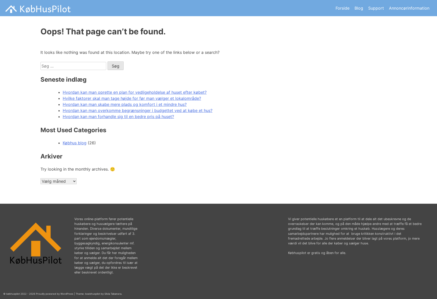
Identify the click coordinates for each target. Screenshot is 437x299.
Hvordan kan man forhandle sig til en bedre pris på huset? (118, 116)
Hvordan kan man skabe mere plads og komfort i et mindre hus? (125, 104)
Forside (342, 8)
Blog (359, 8)
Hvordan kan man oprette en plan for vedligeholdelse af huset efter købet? (135, 92)
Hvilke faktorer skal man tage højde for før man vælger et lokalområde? (132, 98)
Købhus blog (74, 142)
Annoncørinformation (409, 8)
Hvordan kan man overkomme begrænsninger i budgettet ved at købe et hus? (137, 110)
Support (376, 8)
